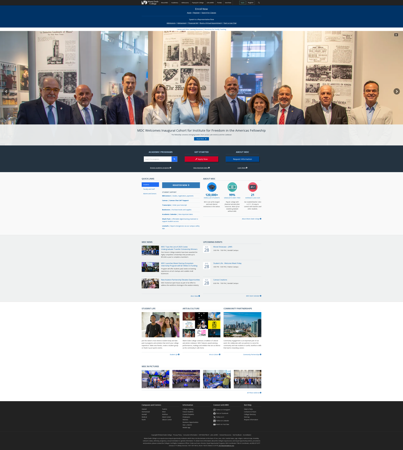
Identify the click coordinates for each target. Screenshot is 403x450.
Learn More (241, 168)
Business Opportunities (190, 422)
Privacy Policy (177, 435)
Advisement (181, 23)
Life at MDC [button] (210, 3)
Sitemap (247, 417)
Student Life (174, 354)
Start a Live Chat (230, 23)
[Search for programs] (174, 159)
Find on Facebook (222, 413)
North (144, 420)
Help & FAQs (248, 409)
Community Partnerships (251, 354)
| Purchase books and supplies (176, 210)
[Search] (259, 2)
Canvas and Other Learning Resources (190, 29)
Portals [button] (219, 3)
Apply (242, 3)
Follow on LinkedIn (222, 421)
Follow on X (220, 417)
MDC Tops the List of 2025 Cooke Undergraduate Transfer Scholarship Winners (179, 248)
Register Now (180, 185)
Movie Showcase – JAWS (222, 247)
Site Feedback (237, 435)
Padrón (164, 409)
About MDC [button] (164, 3)
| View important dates (177, 214)
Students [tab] (146, 185)
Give (184, 425)
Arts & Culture (214, 354)
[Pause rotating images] (396, 34)
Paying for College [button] (198, 3)
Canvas (165, 200)
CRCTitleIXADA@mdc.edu (226, 446)
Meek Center (166, 417)
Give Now (228, 3)
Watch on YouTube (222, 424)
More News (194, 296)
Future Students (188, 412)
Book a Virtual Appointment (211, 23)
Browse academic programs (160, 168)
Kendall (144, 414)
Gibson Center (167, 420)
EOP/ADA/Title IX (204, 435)
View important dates (200, 168)
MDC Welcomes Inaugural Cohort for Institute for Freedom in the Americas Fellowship (201, 130)
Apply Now (202, 159)
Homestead (146, 412)
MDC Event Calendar (253, 296)
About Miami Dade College (251, 219)
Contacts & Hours (250, 412)
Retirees (185, 420)
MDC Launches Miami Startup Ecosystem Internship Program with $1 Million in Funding (179, 264)
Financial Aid (193, 23)
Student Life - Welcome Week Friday (227, 263)
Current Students (188, 414)
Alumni (189, 425)
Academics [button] (174, 3)
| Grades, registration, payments (178, 196)
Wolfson (165, 414)
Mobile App (186, 427)
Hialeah (144, 409)
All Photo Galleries (253, 393)
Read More (201, 139)
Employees (186, 417)
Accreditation (247, 435)
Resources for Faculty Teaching (215, 29)
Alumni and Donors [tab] (149, 194)
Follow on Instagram (223, 410)
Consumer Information (190, 435)
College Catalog (188, 409)
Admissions (171, 23)
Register (250, 3)
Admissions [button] (185, 3)
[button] (6, 91)
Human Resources (225, 435)
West (164, 412)
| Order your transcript (174, 205)
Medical (144, 417)
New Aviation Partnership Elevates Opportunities (180, 280)
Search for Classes (209, 13)
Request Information (242, 159)
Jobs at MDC (214, 435)
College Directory (250, 414)
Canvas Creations (220, 280)
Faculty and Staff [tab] (149, 189)
